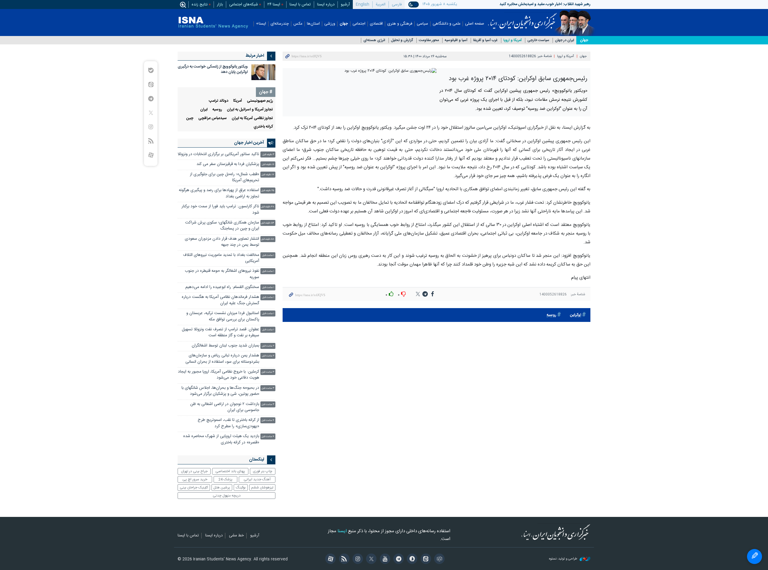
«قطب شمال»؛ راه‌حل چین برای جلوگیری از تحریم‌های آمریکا (224, 177)
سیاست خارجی (538, 40)
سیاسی (422, 23)
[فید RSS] (343, 559)
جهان (344, 23)
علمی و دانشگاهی (446, 23)
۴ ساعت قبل (268, 420)
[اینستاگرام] (357, 559)
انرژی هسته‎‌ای (374, 40)
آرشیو (345, 4)
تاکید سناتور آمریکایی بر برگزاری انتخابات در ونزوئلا (218, 154)
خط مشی (236, 536)
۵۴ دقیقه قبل (267, 223)
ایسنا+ (261, 23)
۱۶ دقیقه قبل (268, 164)
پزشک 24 (225, 479)
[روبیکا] (438, 559)
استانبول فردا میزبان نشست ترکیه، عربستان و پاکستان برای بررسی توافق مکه (222, 316)
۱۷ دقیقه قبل (268, 175)
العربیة (381, 4)
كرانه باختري (263, 127)
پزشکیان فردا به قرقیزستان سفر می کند (227, 164)
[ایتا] (424, 559)
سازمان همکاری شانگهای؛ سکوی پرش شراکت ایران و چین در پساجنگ (222, 226)
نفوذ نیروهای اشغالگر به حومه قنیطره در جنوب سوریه (222, 274)
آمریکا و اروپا (512, 40)
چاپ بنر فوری (262, 471)
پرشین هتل (221, 487)
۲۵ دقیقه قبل (267, 191)
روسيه (551, 315)
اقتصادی (376, 23)
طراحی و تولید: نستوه (563, 559)
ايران (204, 109)
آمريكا (237, 101)
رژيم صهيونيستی (260, 101)
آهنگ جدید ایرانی (257, 479)
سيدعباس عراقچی (212, 118)
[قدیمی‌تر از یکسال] (263, 72)
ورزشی (329, 23)
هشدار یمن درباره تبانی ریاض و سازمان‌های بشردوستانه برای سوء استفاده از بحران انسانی (222, 358)
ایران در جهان (564, 40)
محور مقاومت (429, 40)
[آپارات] (329, 559)
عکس (297, 23)
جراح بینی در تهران (194, 471)
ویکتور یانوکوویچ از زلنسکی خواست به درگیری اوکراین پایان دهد (213, 69)
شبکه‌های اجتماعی (243, 4)
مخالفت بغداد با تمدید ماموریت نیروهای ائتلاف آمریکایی (221, 258)
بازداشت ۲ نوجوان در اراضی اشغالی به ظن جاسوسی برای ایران (224, 407)
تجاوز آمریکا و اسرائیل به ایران (250, 109)
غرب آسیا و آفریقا (485, 40)
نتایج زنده (200, 4)
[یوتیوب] (384, 559)
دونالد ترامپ (218, 101)
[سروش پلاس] (411, 559)
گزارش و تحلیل (402, 40)
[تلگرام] (398, 559)
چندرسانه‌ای (280, 23)
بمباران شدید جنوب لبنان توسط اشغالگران (225, 346)
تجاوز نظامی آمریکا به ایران (252, 118)
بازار (220, 4)
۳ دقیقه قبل (268, 155)
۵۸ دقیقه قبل (267, 239)
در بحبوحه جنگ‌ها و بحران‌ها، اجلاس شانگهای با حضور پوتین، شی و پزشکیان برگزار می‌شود (220, 391)
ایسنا (522, 19)
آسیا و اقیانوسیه (456, 40)
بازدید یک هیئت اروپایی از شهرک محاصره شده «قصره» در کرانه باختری (221, 439)
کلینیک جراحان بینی (194, 487)
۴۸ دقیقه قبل (267, 207)
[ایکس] (370, 559)
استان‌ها (313, 23)
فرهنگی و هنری (399, 23)
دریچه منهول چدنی (227, 496)
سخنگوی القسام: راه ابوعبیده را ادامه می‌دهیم (222, 287)
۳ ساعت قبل (268, 372)
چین (190, 118)
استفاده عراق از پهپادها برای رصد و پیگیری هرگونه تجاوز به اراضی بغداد (219, 193)
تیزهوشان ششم (262, 487)
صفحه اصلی (474, 23)
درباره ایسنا (325, 4)
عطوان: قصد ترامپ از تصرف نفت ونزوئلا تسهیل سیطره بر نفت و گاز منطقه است (220, 332)
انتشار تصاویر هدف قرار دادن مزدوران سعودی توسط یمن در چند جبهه (222, 242)
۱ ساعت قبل (268, 255)
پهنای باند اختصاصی (230, 471)
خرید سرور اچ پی (194, 479)
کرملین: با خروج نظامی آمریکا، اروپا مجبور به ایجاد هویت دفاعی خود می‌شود (218, 375)
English (362, 4)
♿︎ (754, 556)
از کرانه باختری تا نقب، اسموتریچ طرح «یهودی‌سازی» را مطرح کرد (228, 423)
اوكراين (575, 315)
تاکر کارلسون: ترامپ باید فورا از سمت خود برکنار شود (220, 209)
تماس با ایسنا (300, 4)
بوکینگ (241, 487)
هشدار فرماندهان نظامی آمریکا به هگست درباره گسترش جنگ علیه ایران (220, 300)
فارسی (397, 4)
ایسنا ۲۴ (273, 4)
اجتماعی (358, 23)
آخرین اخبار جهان (249, 142)
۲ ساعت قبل (268, 346)
